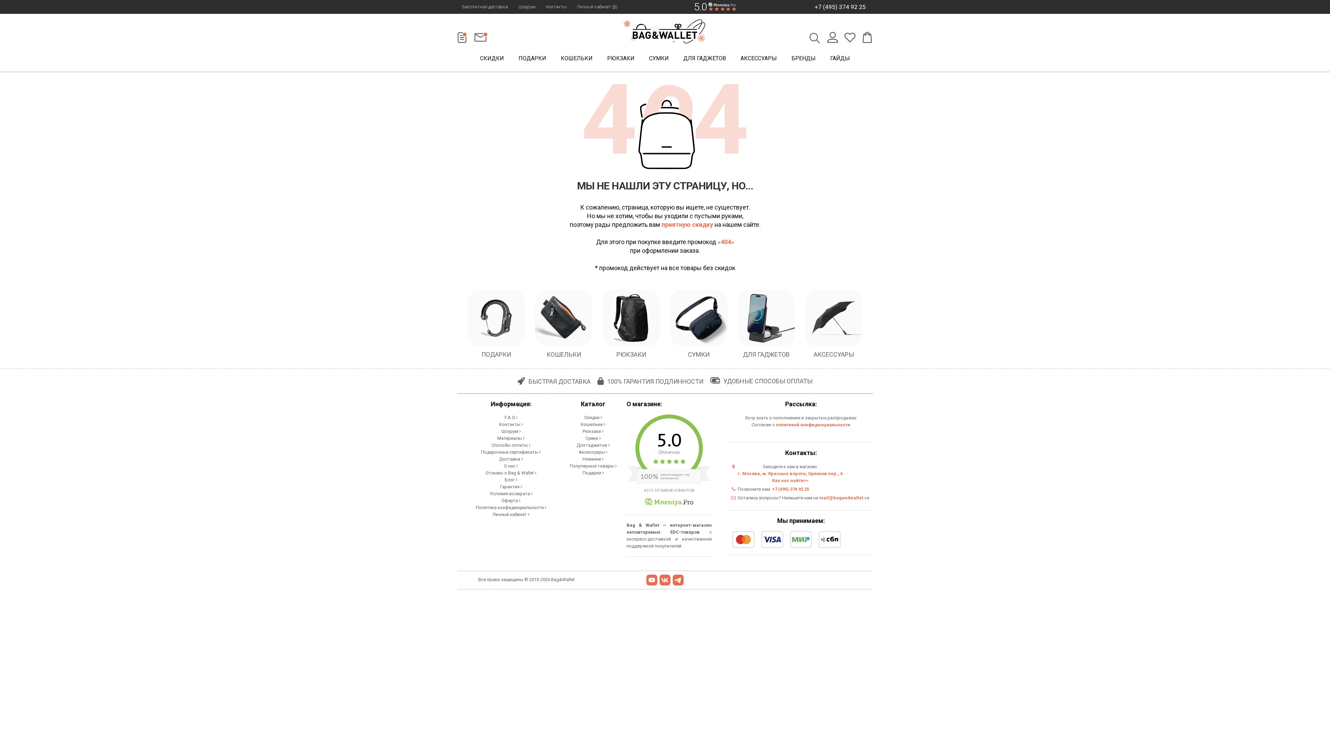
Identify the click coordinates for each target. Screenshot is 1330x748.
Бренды (803, 58)
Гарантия (510, 486)
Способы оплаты (510, 445)
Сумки (659, 58)
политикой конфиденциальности (813, 424)
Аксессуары (759, 58)
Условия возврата (510, 493)
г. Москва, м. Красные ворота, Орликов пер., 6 (790, 473)
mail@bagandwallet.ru (844, 497)
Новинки (592, 459)
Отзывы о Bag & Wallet (510, 472)
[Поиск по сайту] (815, 39)
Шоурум (526, 6)
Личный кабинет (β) (597, 6)
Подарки (532, 58)
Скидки (492, 58)
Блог (510, 479)
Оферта (510, 500)
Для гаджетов (704, 58)
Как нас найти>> (790, 480)
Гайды (840, 58)
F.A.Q (510, 417)
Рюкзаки (621, 58)
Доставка (510, 459)
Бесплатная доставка (485, 6)
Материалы (510, 438)
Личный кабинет (510, 514)
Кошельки (577, 58)
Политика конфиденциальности (510, 507)
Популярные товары (592, 466)
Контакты (556, 6)
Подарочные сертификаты (510, 452)
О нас (510, 466)
